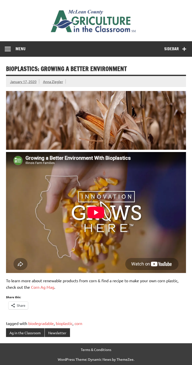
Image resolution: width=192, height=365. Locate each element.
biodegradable (41, 323)
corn (78, 323)
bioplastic (64, 323)
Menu (21, 49)
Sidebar (171, 49)
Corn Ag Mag (42, 287)
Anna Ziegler (53, 81)
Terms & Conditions (96, 349)
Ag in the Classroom (25, 332)
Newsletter (57, 332)
